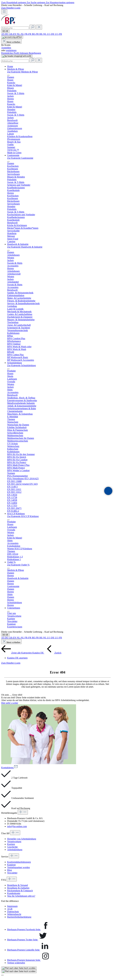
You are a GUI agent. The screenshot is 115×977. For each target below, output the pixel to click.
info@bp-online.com (17, 826)
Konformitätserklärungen (19, 862)
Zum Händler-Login (10, 8)
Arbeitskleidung (14, 849)
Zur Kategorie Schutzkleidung (21, 365)
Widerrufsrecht (14, 914)
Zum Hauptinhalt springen (14, 2)
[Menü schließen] (8, 75)
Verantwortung (14, 841)
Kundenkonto (13, 893)
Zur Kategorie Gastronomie (20, 158)
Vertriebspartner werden (18, 867)
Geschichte (12, 847)
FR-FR (28, 34)
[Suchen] (32, 27)
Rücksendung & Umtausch (20, 890)
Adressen (24, 53)
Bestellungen (35, 53)
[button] (108, 491)
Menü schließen (13, 42)
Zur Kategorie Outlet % (18, 564)
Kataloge (11, 864)
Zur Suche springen (36, 2)
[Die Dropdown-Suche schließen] (39, 27)
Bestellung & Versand (17, 885)
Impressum (12, 906)
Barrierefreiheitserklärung (19, 917)
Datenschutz (13, 911)
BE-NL (43, 34)
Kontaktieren (7, 767)
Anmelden (6, 47)
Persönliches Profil (10, 53)
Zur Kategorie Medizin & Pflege (22, 71)
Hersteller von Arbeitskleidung (21, 839)
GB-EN (13, 34)
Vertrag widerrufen (16, 962)
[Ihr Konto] (12, 37)
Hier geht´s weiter (9, 703)
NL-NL (21, 34)
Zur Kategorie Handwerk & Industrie (24, 247)
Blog (9, 870)
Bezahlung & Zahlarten (18, 888)
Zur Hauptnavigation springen (60, 2)
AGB (9, 909)
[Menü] (4, 11)
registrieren (11, 50)
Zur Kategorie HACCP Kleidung (23, 516)
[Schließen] (2, 975)
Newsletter (12, 872)
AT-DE (5, 34)
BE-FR (35, 34)
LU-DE (51, 34)
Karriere (11, 844)
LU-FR (58, 34)
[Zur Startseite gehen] (8, 23)
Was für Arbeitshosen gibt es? (21, 896)
